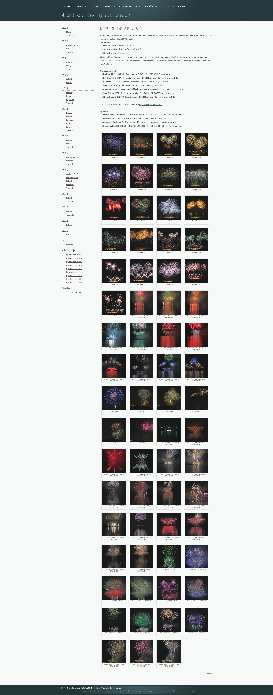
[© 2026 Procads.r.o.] (91, 691)
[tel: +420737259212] (145, 691)
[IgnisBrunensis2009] (121, 28)
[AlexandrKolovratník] (118, 691)
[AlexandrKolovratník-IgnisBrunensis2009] (97, 15)
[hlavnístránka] (168, 691)
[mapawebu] (187, 691)
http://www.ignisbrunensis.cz (150, 105)
